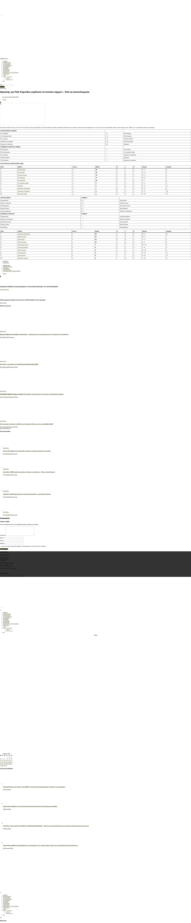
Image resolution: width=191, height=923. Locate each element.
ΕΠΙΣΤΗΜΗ (6, 71)
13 (4, 760)
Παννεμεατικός (22, 255)
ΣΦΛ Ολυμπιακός (22, 194)
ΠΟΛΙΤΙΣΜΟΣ (6, 64)
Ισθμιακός (20, 186)
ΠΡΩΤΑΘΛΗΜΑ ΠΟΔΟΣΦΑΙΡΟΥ (12, 271)
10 (11, 759)
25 (1, 764)
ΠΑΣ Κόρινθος (22, 169)
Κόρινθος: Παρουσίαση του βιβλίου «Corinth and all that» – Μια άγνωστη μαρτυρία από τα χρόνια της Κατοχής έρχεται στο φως (46, 826)
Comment (3, 535)
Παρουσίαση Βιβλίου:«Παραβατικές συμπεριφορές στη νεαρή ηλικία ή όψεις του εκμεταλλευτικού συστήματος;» (40, 845)
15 (8, 760)
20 (4, 762)
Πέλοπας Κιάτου (22, 242)
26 (2, 764)
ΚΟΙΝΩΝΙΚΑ (6, 67)
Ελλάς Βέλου (21, 239)
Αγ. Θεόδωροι (21, 180)
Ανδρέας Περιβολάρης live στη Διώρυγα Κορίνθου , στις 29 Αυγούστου (27, 494)
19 (2, 762)
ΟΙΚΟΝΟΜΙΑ (6, 70)
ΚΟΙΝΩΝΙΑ (6, 448)
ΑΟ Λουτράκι (21, 172)
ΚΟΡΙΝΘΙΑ (6, 268)
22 (8, 762)
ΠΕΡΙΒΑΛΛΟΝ (7, 62)
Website (2, 543)
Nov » (5, 765)
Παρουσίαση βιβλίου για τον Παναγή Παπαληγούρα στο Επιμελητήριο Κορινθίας (30, 806)
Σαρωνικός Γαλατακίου (24, 191)
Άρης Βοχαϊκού (22, 250)
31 (11, 764)
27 (4, 764)
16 (9, 760)
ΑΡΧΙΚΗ (5, 61)
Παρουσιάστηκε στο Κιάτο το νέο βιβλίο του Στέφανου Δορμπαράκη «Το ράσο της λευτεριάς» (34, 787)
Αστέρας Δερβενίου (23, 247)
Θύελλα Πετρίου (22, 236)
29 (8, 764)
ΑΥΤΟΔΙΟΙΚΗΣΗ (7, 65)
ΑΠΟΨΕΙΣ (5, 68)
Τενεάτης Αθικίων (22, 175)
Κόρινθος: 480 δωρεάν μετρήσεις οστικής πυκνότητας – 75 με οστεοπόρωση (29, 472)
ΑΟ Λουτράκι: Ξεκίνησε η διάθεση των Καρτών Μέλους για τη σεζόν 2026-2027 (26, 424)
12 (2, 760)
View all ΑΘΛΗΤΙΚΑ (5, 428)
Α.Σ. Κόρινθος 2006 (23, 183)
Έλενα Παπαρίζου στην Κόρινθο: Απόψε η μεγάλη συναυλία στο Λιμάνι (27, 451)
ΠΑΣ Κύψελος (21, 177)
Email (2, 540)
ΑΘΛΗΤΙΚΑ (6, 74)
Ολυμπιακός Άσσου (23, 244)
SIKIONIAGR (5, 337)
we (4, 81)
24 (11, 762)
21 (6, 762)
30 (10, 764)
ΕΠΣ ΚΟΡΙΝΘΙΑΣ (7, 267)
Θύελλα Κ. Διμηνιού (23, 258)
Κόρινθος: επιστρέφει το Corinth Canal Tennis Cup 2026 (19, 364)
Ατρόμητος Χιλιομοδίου (24, 188)
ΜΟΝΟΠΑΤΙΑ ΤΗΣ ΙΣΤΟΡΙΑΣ (11, 72)
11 (0, 760)
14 (6, 760)
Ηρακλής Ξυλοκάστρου (24, 234)
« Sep (1, 765)
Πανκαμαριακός (22, 253)
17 (11, 760)
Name (2, 538)
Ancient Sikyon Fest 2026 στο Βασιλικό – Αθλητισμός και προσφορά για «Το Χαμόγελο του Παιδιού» (34, 334)
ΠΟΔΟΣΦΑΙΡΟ (7, 269)
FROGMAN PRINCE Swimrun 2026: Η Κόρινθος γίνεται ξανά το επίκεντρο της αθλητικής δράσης (32, 394)
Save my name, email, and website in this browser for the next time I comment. (24, 546)
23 (10, 762)
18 (0, 762)
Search (2, 86)
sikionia (6, 97)
